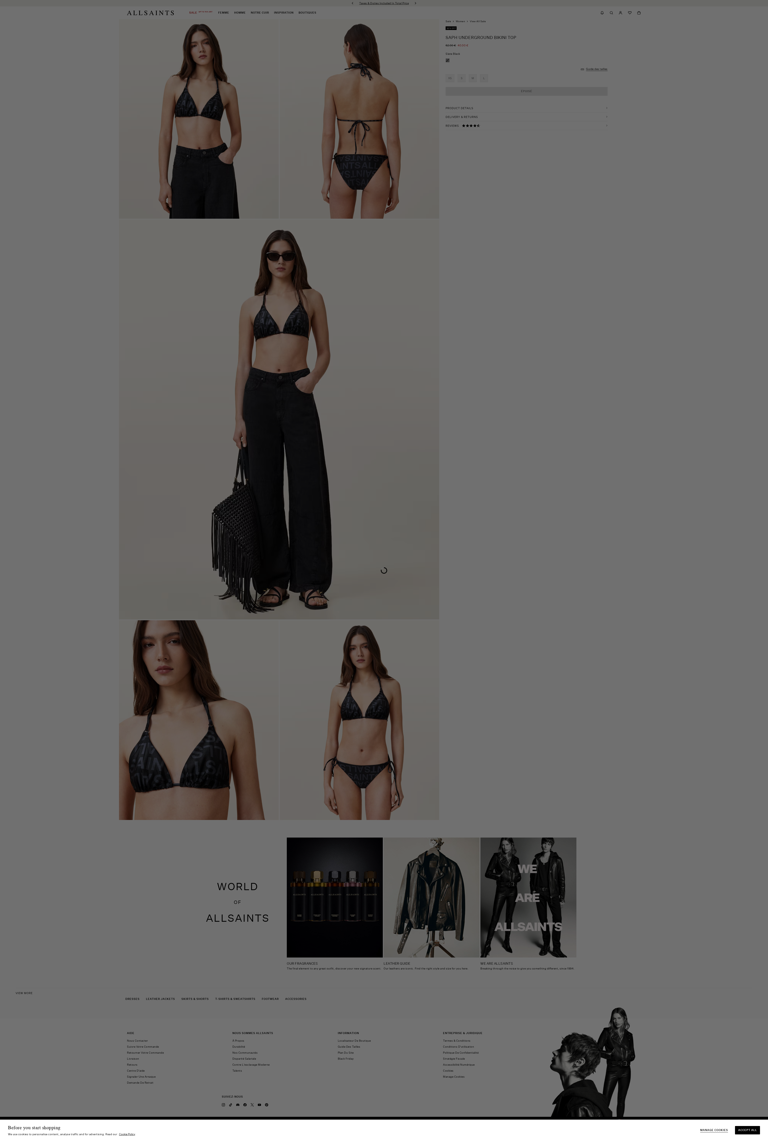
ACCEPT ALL (747, 1130)
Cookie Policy (127, 1134)
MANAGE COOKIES (714, 1130)
